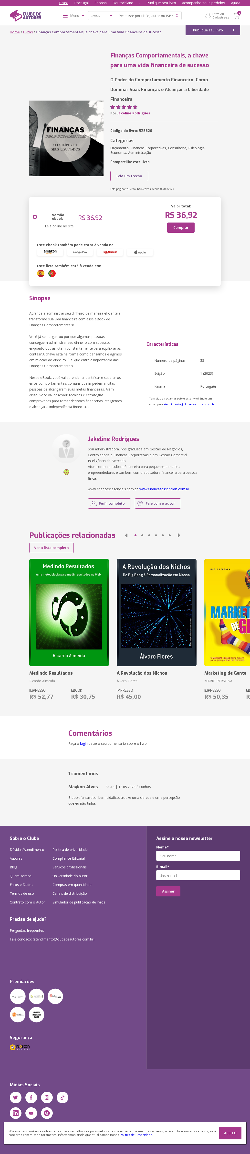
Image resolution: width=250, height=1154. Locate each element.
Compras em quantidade (72, 884)
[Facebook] (31, 1097)
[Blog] (47, 1113)
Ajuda (235, 2)
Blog (13, 867)
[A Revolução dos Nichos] (156, 612)
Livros (28, 32)
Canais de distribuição (69, 893)
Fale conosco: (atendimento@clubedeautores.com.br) (52, 939)
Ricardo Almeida (42, 681)
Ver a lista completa (51, 547)
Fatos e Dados (21, 884)
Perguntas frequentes (27, 930)
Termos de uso (22, 893)
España (100, 2)
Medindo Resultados (51, 673)
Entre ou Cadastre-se (220, 15)
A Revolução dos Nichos (142, 673)
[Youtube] (31, 1113)
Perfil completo (112, 503)
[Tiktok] (62, 1097)
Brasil (63, 2)
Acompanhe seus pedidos (203, 2)
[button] (126, 535)
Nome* (162, 847)
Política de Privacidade (136, 1135)
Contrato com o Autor (27, 902)
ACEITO (230, 1133)
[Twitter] (15, 1097)
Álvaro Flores (127, 681)
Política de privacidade (70, 849)
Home (15, 32)
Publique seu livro (161, 2)
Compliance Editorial (68, 858)
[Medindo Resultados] (69, 612)
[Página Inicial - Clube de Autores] (25, 16)
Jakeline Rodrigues (133, 113)
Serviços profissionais (69, 867)
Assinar (168, 891)
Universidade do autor (69, 876)
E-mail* (162, 867)
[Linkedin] (15, 1113)
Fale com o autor (160, 503)
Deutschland (123, 2)
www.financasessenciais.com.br (164, 489)
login (84, 743)
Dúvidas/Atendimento (27, 849)
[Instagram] (47, 1097)
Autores (16, 858)
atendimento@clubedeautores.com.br (189, 404)
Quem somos (20, 876)
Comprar (180, 227)
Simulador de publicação (78, 902)
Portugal (81, 2)
